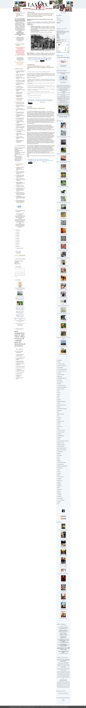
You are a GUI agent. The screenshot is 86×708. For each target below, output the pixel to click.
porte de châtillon (39, 59)
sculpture (59, 473)
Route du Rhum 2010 (63, 346)
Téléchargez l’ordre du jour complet (34, 97)
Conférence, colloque (61, 385)
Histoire (59, 419)
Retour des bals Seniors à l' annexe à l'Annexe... (20, 179)
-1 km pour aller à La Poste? (20, 152)
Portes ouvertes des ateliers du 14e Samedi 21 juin (20, 106)
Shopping (59, 478)
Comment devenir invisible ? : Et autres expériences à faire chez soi (20, 289)
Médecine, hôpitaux (61, 444)
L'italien (63, 600)
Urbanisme (60, 496)
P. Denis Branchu (20, 57)
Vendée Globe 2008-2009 (63, 250)
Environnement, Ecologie (62, 408)
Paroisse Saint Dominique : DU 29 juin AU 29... (20, 77)
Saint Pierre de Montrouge (19, 376)
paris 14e (18, 342)
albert (17, 182)
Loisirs (59, 439)
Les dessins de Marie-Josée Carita (63, 313)
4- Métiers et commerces (62, 365)
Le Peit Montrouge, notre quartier (36, 108)
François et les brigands (20, 306)
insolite (59, 424)
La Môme (63, 582)
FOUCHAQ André (19, 192)
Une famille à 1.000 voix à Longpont (63, 153)
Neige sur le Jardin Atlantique (63, 305)
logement (43, 59)
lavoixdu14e (19, 346)
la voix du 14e (19, 338)
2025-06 (17, 238)
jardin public (60, 426)
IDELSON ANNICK (19, 200)
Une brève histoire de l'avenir (20, 321)
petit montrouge (46, 58)
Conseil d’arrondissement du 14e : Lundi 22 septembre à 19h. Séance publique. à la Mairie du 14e (40, 68)
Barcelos (63, 281)
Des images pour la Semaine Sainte (63, 202)
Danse (59, 394)
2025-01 (17, 241)
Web (58, 503)
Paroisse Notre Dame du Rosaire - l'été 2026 (20, 75)
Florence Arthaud (63, 128)
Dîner (59, 397)
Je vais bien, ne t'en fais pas (63, 573)
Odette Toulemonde (63, 618)
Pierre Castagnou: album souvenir (63, 258)
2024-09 (17, 246)
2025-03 (17, 240)
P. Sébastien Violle (20, 59)
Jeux (58, 428)
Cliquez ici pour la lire (63, 628)
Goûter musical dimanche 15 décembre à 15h (20, 134)
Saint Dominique (19, 373)
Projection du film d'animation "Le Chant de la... (20, 137)
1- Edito (59, 362)
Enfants (59, 406)
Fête (58, 412)
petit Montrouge (49, 100)
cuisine (59, 392)
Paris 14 (34, 100)
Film (58, 415)
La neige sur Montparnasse (63, 178)
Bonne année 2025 (19, 129)
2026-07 (17, 232)
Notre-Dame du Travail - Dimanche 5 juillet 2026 (20, 81)
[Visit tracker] (63, 700)
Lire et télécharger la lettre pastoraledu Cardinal (63, 641)
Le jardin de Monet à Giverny (63, 186)
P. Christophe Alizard (20, 58)
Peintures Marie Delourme (63, 242)
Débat (59, 396)
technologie (60, 489)
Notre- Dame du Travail (62, 449)
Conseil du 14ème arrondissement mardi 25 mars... (20, 121)
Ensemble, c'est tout (63, 564)
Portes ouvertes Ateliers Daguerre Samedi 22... (20, 127)
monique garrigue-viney (20, 188)
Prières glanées (20, 313)
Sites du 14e (60, 480)
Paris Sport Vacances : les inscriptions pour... (20, 119)
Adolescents (60, 376)
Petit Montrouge (46, 160)
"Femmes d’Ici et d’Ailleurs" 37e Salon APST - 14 (20, 83)
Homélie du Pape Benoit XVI (63, 631)
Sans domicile (60, 467)
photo (59, 457)
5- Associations (60, 367)
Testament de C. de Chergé (63, 634)
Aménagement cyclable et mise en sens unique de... (20, 198)
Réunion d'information (62, 462)
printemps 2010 (63, 321)
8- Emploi (59, 372)
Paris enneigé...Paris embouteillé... (18, 151)
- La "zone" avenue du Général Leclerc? (19, 159)
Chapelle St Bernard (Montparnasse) (20, 355)
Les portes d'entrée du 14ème (63, 265)
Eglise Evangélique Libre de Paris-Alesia (20, 362)
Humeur (59, 423)
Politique (59, 460)
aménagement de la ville (62, 378)
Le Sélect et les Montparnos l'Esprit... (20, 87)
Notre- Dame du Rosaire (62, 448)
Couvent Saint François (20, 357)
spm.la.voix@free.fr (19, 349)
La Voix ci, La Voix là (61, 430)
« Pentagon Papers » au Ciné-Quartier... (20, 131)
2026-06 (17, 233)
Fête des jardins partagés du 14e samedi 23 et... (20, 183)
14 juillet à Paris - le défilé (63, 145)
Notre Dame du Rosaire (20, 366)
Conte (59, 390)
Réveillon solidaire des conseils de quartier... (20, 202)
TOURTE (18, 175)
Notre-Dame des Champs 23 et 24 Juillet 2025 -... (20, 90)
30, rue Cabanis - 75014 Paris (61, 32)
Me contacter (63, 12)
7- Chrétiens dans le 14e (62, 371)
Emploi (59, 403)
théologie (59, 492)
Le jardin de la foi (20, 309)
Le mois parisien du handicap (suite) (19, 99)
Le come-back (63, 591)
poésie (59, 458)
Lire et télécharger (63, 645)
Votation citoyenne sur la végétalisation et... (20, 125)
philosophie (60, 455)
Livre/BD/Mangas (61, 435)
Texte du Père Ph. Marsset (63, 652)
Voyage (59, 501)
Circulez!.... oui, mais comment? (18, 149)
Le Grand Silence (63, 547)
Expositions (60, 410)
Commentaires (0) (50, 99)
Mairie (31, 100)
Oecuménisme (60, 451)
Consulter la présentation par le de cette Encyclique (63, 648)
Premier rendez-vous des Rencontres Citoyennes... (20, 141)
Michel (17, 171)
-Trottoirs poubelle (18, 157)
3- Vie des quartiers (61, 363)
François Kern (63, 218)
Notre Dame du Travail (20, 367)
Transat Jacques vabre (63, 297)
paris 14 (17, 335)
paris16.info (17, 261)
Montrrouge (42, 160)
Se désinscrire (60, 20)
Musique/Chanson (61, 446)
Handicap (59, 417)
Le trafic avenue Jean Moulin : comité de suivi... (20, 176)
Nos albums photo (59, 120)
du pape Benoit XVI (63, 637)
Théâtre (59, 491)
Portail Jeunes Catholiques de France (20, 370)
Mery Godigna (63, 226)
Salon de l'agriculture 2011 (63, 170)
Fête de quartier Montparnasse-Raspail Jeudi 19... (20, 115)
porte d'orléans (33, 59)
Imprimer (38, 61)
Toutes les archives (19, 248)
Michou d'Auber (63, 609)
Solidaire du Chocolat (63, 289)
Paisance (44, 100)
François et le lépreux (20, 296)
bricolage (59, 383)
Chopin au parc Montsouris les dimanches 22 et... (19, 96)
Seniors (59, 475)
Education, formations (61, 401)
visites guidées (60, 498)
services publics (60, 476)
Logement (59, 437)
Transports (59, 494)
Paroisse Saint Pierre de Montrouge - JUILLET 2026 (20, 71)
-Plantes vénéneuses (18, 156)
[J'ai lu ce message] (84, 706)
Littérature (59, 433)
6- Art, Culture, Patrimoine (62, 369)
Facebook (48, 59)
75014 (22, 337)
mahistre (17, 167)
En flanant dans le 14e (62, 405)
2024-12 (17, 243)
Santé (59, 469)
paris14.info (17, 262)
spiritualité (59, 485)
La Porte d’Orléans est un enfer (20, 186)
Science (59, 471)
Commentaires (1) (35, 58)
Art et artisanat (60, 381)
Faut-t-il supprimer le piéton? (20, 147)
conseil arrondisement (39, 100)
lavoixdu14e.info (22, 255)
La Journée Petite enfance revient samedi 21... (20, 109)
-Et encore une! (17, 153)
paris (16, 331)
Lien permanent (43, 99)
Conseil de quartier (37, 57)
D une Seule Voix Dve (63, 555)
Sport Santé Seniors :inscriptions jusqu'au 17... (20, 172)
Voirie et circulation (61, 500)
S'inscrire (59, 19)
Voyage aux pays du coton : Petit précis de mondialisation (20, 324)
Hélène (17, 178)
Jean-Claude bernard (63, 234)
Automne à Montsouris (63, 354)
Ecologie (59, 399)
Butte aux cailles (18, 263)
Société (59, 482)
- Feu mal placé (17, 160)
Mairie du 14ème (61, 442)
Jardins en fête (63, 329)
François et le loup (20, 299)
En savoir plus (65, 706)
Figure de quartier (61, 414)
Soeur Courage (20, 316)
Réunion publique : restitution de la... (19, 93)
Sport (58, 487)
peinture (59, 453)
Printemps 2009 (63, 273)
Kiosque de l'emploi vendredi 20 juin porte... (20, 113)
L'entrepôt (18, 340)
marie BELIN (63, 194)
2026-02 (17, 235)
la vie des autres (63, 538)
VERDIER (18, 196)
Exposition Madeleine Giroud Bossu (63, 210)
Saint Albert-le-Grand (20, 372)
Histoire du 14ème (61, 421)
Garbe (17, 185)
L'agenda (57, 40)
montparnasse (20, 333)
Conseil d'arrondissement (62, 387)
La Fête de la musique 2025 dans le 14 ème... (20, 103)
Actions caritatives (61, 374)
